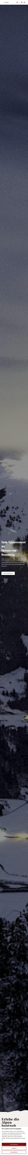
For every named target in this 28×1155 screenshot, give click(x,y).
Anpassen (14, 1148)
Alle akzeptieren (14, 1144)
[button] (17, 2)
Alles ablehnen (14, 1152)
